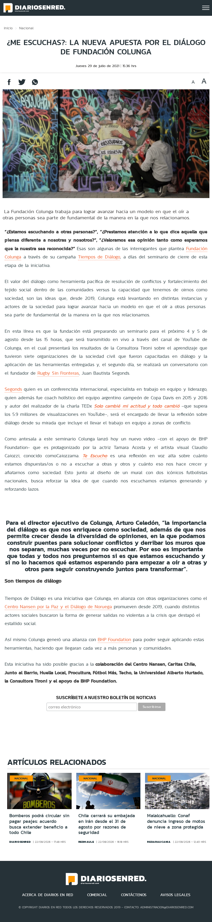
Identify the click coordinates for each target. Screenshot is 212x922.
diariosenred (20, 842)
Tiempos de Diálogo (99, 256)
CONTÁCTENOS (133, 895)
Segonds (13, 389)
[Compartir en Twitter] (22, 84)
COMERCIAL (97, 895)
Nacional (26, 28)
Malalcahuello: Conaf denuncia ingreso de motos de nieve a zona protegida (176, 821)
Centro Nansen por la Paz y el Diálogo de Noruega (58, 606)
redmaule (86, 842)
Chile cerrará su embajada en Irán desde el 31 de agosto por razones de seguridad (106, 824)
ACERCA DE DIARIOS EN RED (47, 895)
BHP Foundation (114, 639)
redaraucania (158, 842)
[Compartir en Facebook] (9, 84)
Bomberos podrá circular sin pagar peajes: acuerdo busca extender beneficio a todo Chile (39, 824)
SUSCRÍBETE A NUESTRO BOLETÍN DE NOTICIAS (106, 697)
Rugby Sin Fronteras (58, 373)
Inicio (8, 28)
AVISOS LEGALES (175, 895)
